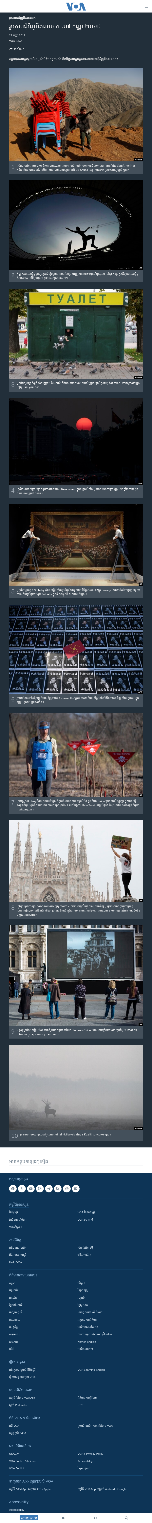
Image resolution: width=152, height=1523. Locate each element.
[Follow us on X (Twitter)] (22, 1188)
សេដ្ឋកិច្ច (13, 1327)
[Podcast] (66, 1188)
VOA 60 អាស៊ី (85, 1219)
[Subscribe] (76, 1188)
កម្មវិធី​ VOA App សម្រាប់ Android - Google (102, 1489)
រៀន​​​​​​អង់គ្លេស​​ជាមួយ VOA (22, 1377)
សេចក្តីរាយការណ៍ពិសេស (90, 1312)
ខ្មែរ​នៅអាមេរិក (16, 1305)
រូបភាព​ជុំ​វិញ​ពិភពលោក (22, 18)
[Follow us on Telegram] (49, 1188)
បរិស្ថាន (81, 1283)
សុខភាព (13, 1341)
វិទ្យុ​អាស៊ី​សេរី (84, 1468)
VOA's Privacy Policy (90, 1453)
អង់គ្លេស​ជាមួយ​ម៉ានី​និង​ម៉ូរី (22, 1369)
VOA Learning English (91, 1369)
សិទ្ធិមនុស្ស (14, 1334)
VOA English (17, 1468)
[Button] (16, 50)
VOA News (15, 40)
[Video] (64, 1518)
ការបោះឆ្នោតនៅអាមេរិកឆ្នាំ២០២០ (95, 1334)
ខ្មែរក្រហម (83, 1305)
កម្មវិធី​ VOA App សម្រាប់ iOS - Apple (30, 1489)
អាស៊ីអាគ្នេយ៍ (15, 1312)
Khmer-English (87, 1341)
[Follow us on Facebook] (13, 1188)
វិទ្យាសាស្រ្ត (83, 1290)
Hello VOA (15, 1262)
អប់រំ (11, 1349)
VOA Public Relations (22, 1461)
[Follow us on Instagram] (40, 1188)
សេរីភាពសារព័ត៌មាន (88, 1327)
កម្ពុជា (12, 1283)
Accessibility (85, 1461)
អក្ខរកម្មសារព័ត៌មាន (88, 1319)
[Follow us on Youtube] (31, 1188)
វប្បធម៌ (81, 1297)
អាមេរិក (13, 1297)
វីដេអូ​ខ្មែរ (13, 1212)
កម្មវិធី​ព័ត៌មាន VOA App (22, 1397)
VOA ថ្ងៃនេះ (15, 1227)
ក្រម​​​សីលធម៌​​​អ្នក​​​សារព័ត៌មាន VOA (95, 1425)
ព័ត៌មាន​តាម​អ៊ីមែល (87, 1397)
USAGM (14, 1453)
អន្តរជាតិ (13, 1290)
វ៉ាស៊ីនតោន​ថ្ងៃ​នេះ (18, 1219)
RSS (80, 1405)
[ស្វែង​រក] (126, 1518)
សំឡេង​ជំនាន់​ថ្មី (85, 1247)
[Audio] (95, 1518)
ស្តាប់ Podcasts (18, 1405)
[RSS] (58, 1188)
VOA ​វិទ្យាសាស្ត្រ (86, 1212)
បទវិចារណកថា (85, 1349)
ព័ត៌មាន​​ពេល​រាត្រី (18, 1255)
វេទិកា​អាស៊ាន (84, 1255)
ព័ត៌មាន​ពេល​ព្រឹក (18, 1247)
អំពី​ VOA (14, 1425)
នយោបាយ (14, 1319)
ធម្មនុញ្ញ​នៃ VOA (17, 1433)
